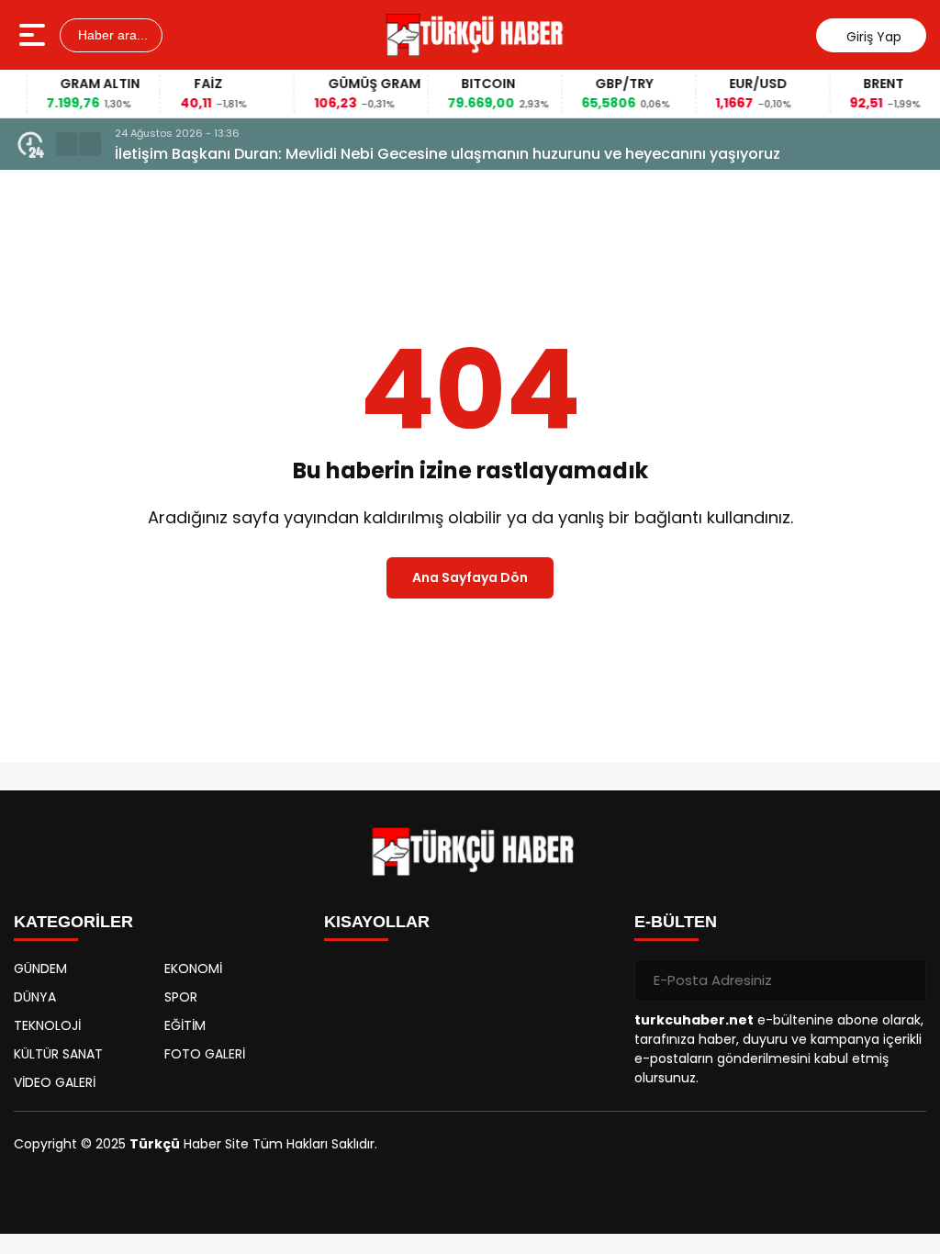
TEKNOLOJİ (47, 1025)
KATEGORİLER (73, 922)
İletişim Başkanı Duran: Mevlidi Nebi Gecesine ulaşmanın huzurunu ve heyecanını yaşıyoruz (447, 153)
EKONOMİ (193, 968)
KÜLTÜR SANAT (58, 1054)
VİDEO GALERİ (54, 1082)
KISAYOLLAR (377, 922)
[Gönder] (905, 980)
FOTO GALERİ (204, 1054)
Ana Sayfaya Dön (470, 577)
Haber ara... (111, 35)
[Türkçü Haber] (472, 35)
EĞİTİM (185, 1025)
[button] (67, 144)
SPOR (180, 997)
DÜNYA (35, 997)
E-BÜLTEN (675, 922)
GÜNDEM (40, 968)
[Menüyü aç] (34, 35)
